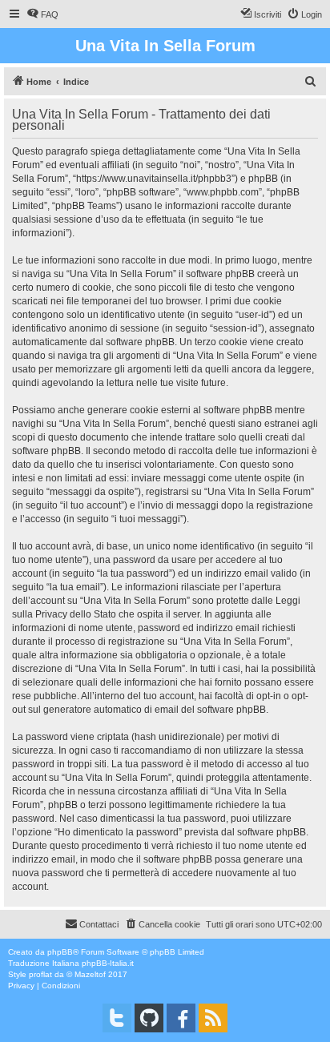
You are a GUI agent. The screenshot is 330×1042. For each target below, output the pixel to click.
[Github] (149, 1018)
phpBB (60, 951)
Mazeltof (90, 974)
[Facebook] (181, 1018)
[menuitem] (42, 14)
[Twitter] (117, 1018)
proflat (40, 974)
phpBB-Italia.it (108, 963)
